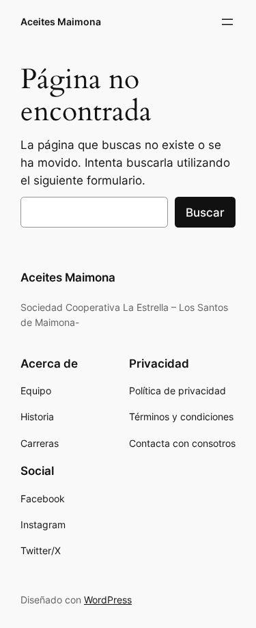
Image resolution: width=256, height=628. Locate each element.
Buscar (205, 212)
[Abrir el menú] (227, 22)
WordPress (108, 599)
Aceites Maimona (60, 21)
